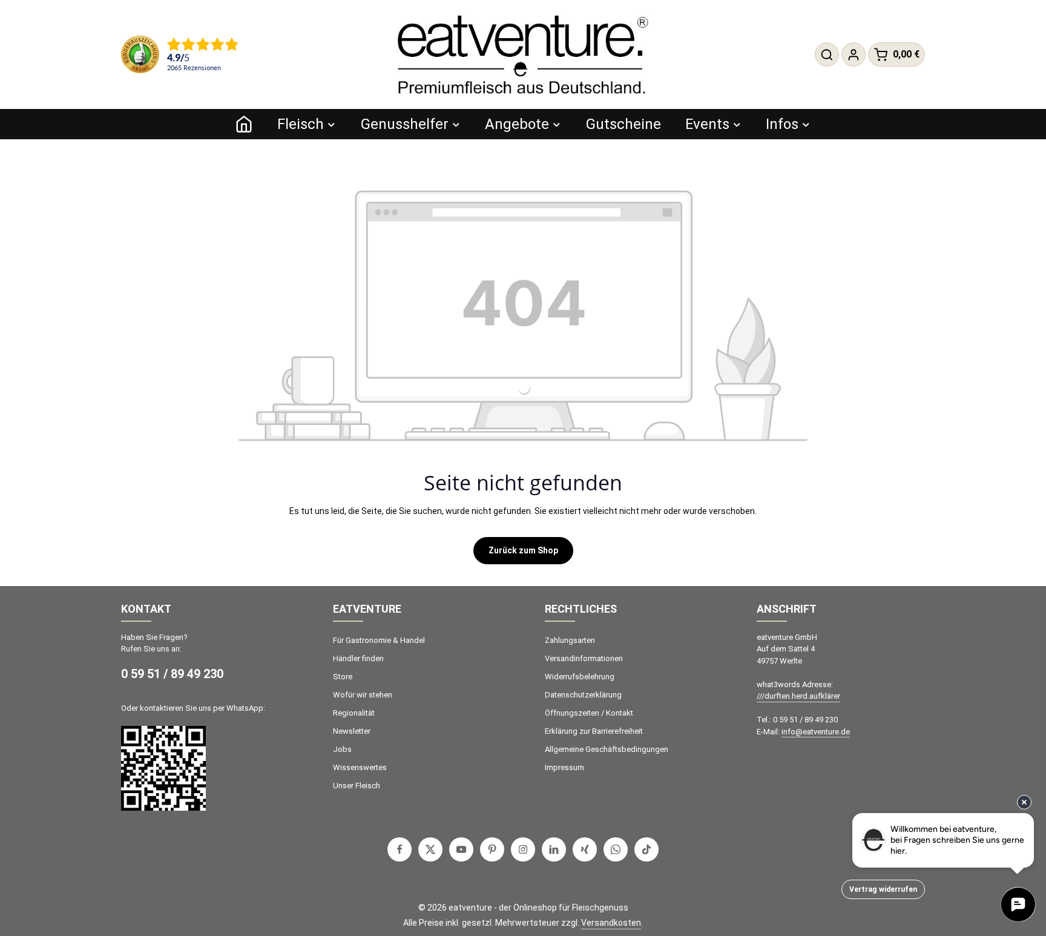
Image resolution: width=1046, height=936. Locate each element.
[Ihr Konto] (853, 54)
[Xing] (585, 849)
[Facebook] (399, 849)
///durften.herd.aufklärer (798, 695)
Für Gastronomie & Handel (379, 640)
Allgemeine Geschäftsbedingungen (606, 749)
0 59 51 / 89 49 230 (172, 674)
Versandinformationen (584, 658)
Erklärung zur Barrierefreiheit (594, 731)
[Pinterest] (492, 849)
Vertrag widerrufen (883, 889)
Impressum (564, 767)
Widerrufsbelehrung (579, 676)
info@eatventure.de (815, 731)
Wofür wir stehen (362, 694)
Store (342, 676)
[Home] (244, 124)
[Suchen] (827, 54)
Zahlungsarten (570, 640)
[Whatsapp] (616, 849)
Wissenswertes (360, 767)
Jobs (342, 749)
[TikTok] (646, 849)
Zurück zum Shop (523, 550)
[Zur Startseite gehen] (523, 54)
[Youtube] (461, 849)
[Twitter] (430, 849)
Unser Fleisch (356, 785)
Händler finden (358, 658)
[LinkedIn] (554, 849)
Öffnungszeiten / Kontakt (589, 712)
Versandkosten (611, 923)
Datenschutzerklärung (583, 694)
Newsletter (351, 731)
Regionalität (354, 712)
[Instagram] (523, 849)
